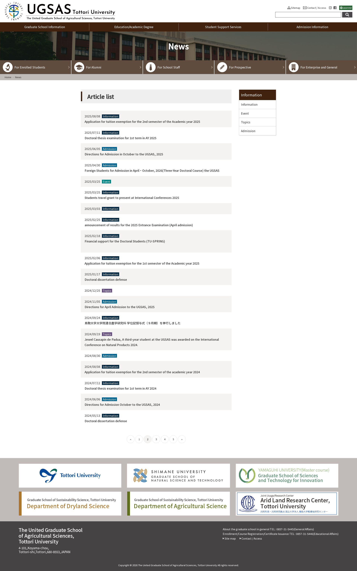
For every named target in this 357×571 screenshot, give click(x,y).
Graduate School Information (44, 27)
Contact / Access (316, 7)
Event (245, 113)
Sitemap (295, 7)
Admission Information (312, 27)
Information (251, 94)
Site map (230, 538)
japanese (347, 7)
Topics (245, 122)
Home (8, 77)
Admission (248, 131)
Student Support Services (223, 27)
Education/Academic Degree (133, 27)
